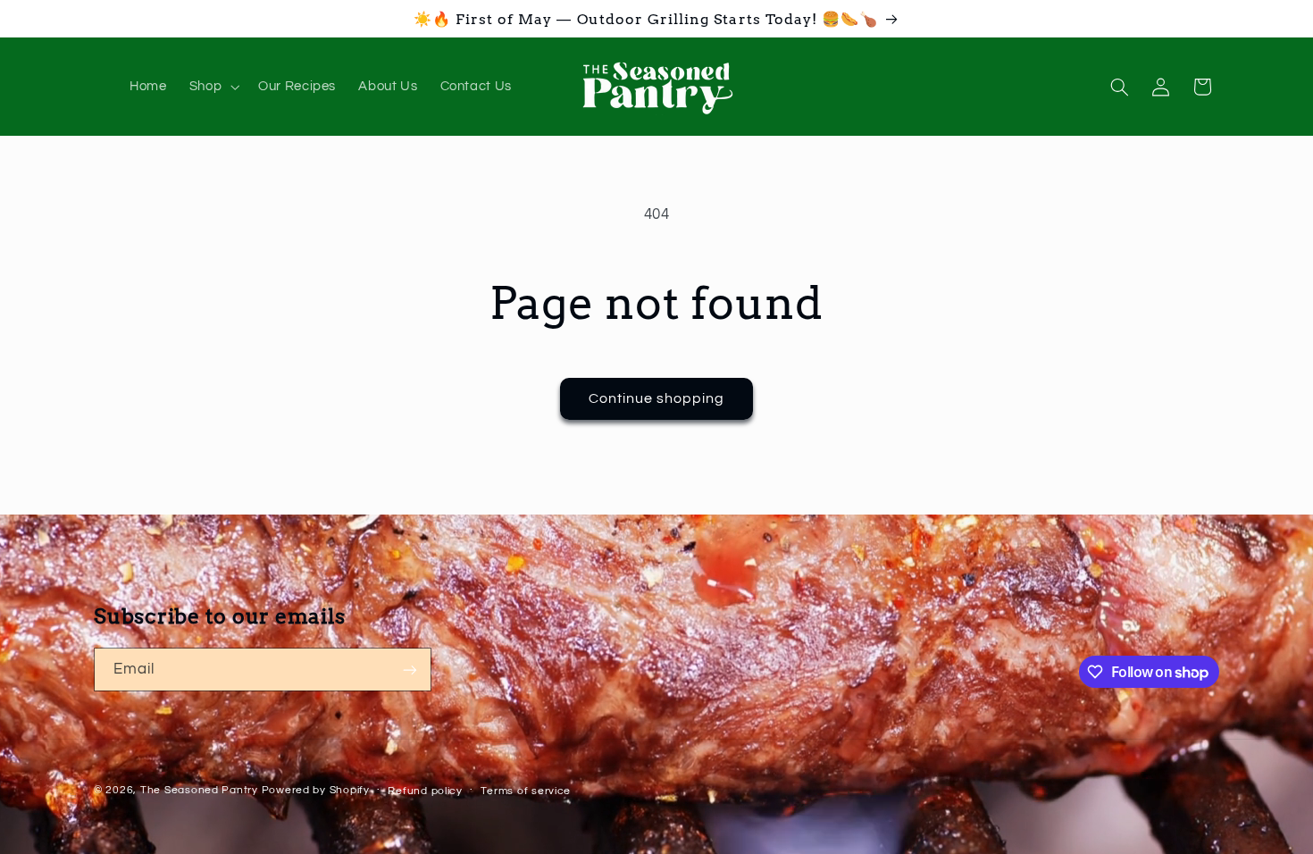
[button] (212, 86)
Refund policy (425, 791)
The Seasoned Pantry (199, 790)
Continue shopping (657, 398)
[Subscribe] (410, 669)
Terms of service (526, 791)
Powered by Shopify (316, 790)
